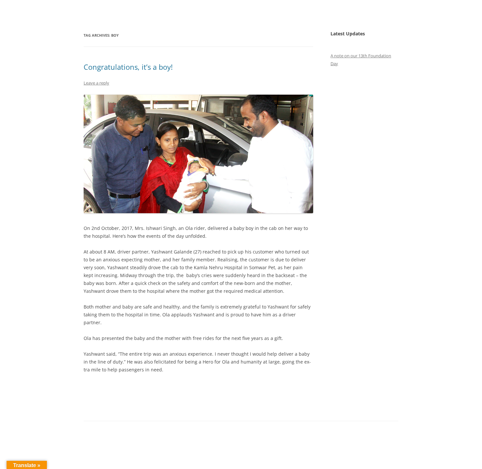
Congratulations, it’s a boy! (129, 67)
